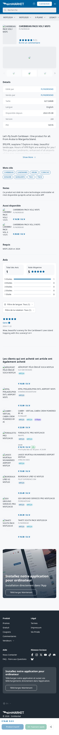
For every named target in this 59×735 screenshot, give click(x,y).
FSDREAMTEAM (24, 501)
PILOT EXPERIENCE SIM (27, 479)
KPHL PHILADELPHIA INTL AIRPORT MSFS (36, 389)
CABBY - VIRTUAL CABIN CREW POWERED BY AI (37, 412)
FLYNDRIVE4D (24, 29)
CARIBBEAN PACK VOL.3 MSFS (26, 224)
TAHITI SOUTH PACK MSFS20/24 (32, 520)
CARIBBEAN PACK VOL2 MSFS (26, 209)
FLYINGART (22, 416)
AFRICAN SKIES (24, 460)
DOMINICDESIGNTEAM (27, 392)
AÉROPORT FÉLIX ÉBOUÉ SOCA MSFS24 (36, 367)
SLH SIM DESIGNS (25, 370)
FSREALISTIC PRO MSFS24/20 (31, 433)
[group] (29, 57)
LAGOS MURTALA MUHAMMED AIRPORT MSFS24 (36, 455)
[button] (29, 42)
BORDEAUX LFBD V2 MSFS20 (31, 476)
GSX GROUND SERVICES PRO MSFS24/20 (36, 498)
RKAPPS (21, 436)
